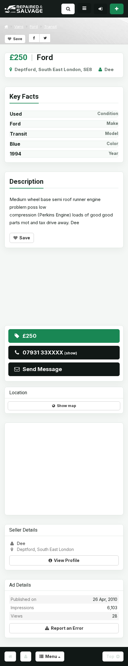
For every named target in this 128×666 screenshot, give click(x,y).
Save (16, 39)
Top (111, 656)
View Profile (65, 560)
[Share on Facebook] (34, 38)
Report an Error (66, 628)
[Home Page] (10, 656)
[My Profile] (25, 656)
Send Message (41, 369)
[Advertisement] (64, 291)
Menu (50, 656)
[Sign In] (100, 9)
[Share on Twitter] (44, 38)
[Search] (68, 9)
